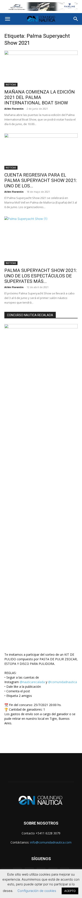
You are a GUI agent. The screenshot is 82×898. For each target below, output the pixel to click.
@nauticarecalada (32, 682)
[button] (7, 19)
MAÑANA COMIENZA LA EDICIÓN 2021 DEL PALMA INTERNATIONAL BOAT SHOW (39, 97)
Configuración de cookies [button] (36, 891)
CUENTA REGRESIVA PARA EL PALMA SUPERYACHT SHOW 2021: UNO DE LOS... (40, 180)
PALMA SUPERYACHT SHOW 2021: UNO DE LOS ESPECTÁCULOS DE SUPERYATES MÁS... (40, 276)
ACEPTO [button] (70, 891)
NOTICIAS (11, 84)
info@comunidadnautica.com (51, 842)
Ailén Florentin (14, 108)
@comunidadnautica (62, 682)
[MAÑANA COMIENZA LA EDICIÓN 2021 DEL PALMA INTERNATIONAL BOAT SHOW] (41, 69)
